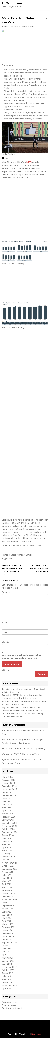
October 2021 (8, 939)
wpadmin (31, 26)
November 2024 (9, 826)
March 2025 (7, 813)
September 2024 (9, 832)
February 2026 (9, 780)
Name (5, 622)
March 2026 (7, 777)
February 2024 (9, 853)
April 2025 (6, 810)
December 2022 (9, 896)
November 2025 (9, 789)
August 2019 (7, 973)
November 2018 (9, 985)
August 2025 (7, 798)
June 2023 (7, 878)
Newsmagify (37, 1034)
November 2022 (9, 899)
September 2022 (9, 905)
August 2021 (7, 945)
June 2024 (7, 841)
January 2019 (8, 982)
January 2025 (8, 820)
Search (5, 670)
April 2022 (6, 921)
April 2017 (6, 988)
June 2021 (6, 951)
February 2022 (8, 927)
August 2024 (8, 835)
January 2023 (8, 893)
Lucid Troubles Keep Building (31, 748)
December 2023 (9, 859)
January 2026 (8, 783)
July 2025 (6, 801)
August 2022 (7, 909)
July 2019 (6, 976)
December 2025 (9, 786)
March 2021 (7, 958)
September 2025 (9, 795)
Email (5, 632)
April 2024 (7, 847)
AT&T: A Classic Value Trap (26, 754)
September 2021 (9, 942)
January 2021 (8, 961)
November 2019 (9, 967)
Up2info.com (12, 3)
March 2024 (7, 850)
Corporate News (9, 1002)
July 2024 (6, 838)
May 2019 (6, 979)
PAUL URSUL (8, 748)
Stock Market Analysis (21, 555)
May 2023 (6, 881)
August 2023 (7, 872)
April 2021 (6, 955)
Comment (7, 592)
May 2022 (6, 918)
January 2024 (8, 856)
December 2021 (9, 933)
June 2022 (7, 915)
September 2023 (9, 869)
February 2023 (8, 890)
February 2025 (8, 817)
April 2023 (6, 884)
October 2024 (8, 829)
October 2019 (8, 970)
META (29, 162)
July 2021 (6, 948)
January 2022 (8, 930)
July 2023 (6, 875)
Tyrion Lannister (9, 759)
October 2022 (8, 902)
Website (6, 642)
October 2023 (8, 866)
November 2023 (9, 863)
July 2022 (6, 912)
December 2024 (9, 823)
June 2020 (7, 964)
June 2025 (7, 804)
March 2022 (7, 924)
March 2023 (7, 887)
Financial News (9, 1005)
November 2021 (9, 936)
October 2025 (8, 792)
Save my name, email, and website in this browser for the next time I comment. (21, 656)
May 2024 (6, 844)
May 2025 (6, 807)
